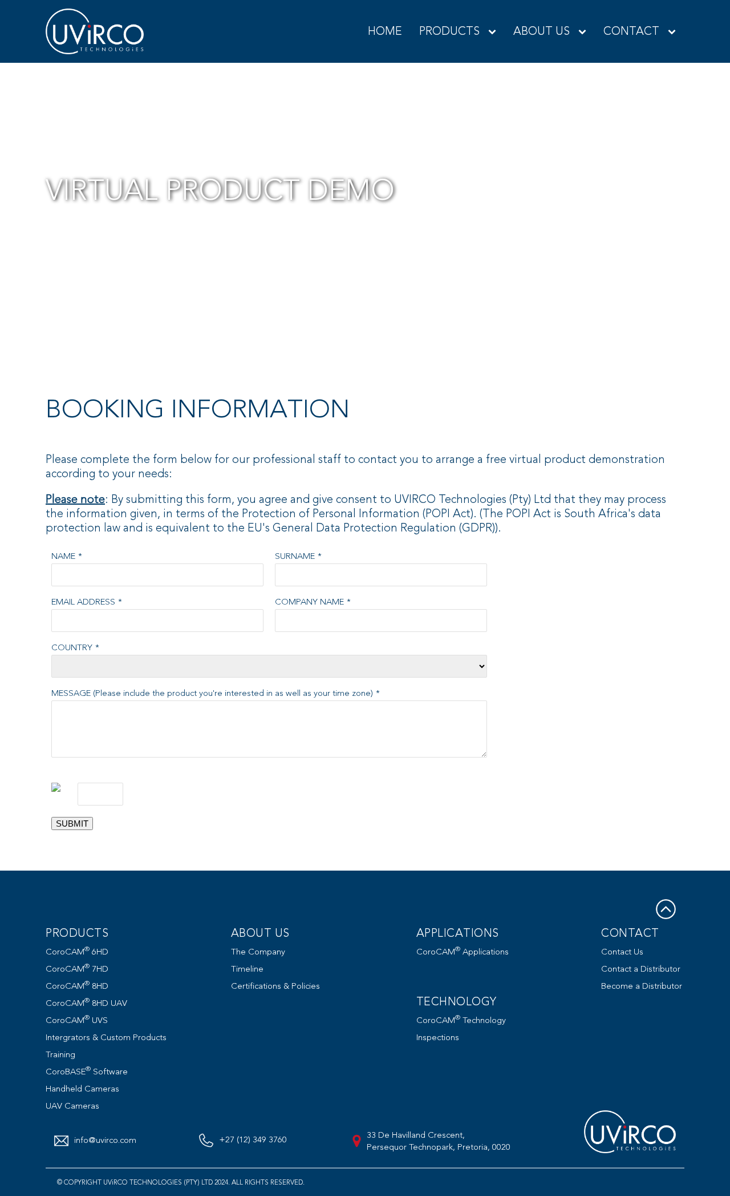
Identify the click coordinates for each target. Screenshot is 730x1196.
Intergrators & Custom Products (106, 1037)
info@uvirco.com (105, 1140)
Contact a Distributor (640, 969)
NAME (63, 556)
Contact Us (622, 952)
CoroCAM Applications (462, 952)
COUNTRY (71, 647)
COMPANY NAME (309, 602)
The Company (258, 952)
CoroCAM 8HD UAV (86, 1003)
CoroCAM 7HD (77, 969)
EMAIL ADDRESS (83, 602)
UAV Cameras (72, 1106)
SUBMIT (72, 823)
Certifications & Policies (275, 986)
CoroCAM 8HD (77, 986)
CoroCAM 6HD (77, 952)
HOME (385, 31)
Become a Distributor (641, 986)
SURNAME (295, 556)
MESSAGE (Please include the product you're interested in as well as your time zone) (212, 693)
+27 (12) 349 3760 (253, 1140)
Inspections (437, 1037)
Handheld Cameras (82, 1089)
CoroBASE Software (87, 1071)
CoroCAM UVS (77, 1020)
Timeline (247, 969)
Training (60, 1054)
